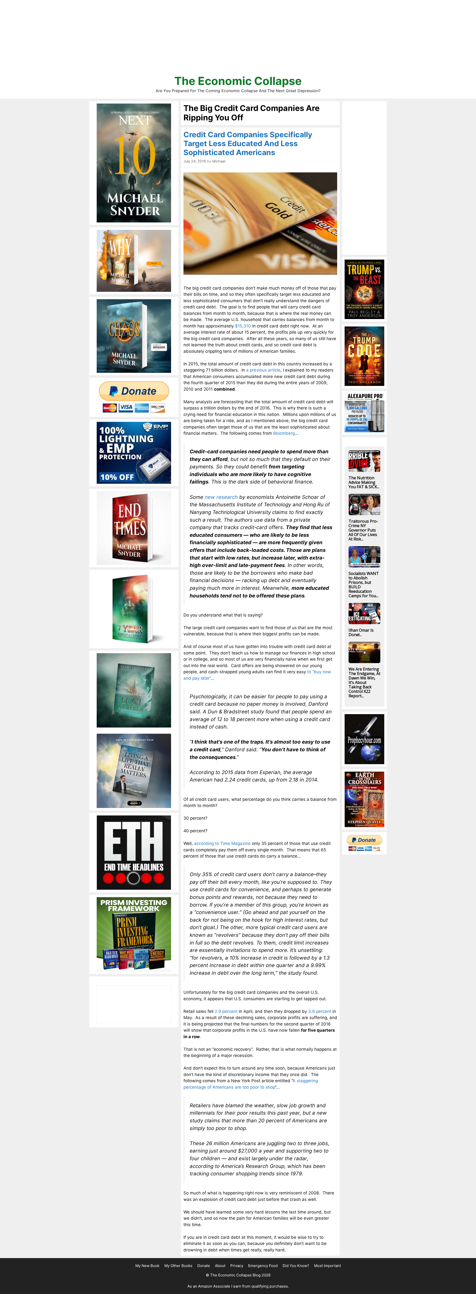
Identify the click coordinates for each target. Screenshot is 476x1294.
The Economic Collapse (238, 81)
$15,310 (243, 326)
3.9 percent (319, 1011)
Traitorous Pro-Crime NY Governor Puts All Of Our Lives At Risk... (363, 530)
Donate (203, 1265)
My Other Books (178, 1265)
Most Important (327, 1265)
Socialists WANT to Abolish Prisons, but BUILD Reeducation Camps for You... (364, 584)
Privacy (236, 1265)
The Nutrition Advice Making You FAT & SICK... (364, 482)
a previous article (263, 370)
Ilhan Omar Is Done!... (361, 632)
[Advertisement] (238, 39)
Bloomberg (284, 433)
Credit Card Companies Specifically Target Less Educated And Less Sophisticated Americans (247, 143)
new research (221, 497)
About (220, 1265)
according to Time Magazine (222, 843)
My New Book (147, 1265)
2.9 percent (226, 1011)
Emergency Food (263, 1265)
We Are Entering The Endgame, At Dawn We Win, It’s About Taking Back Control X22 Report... (364, 682)
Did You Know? (296, 1265)
